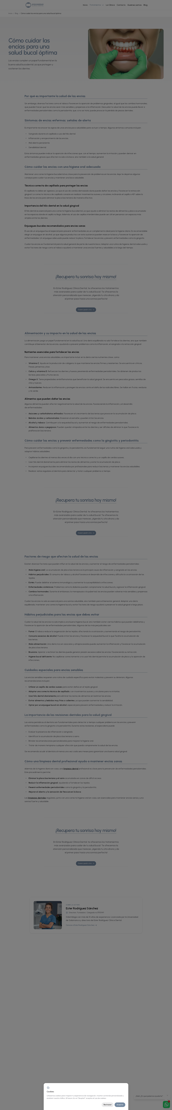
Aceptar (120, 1105)
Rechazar (108, 1105)
